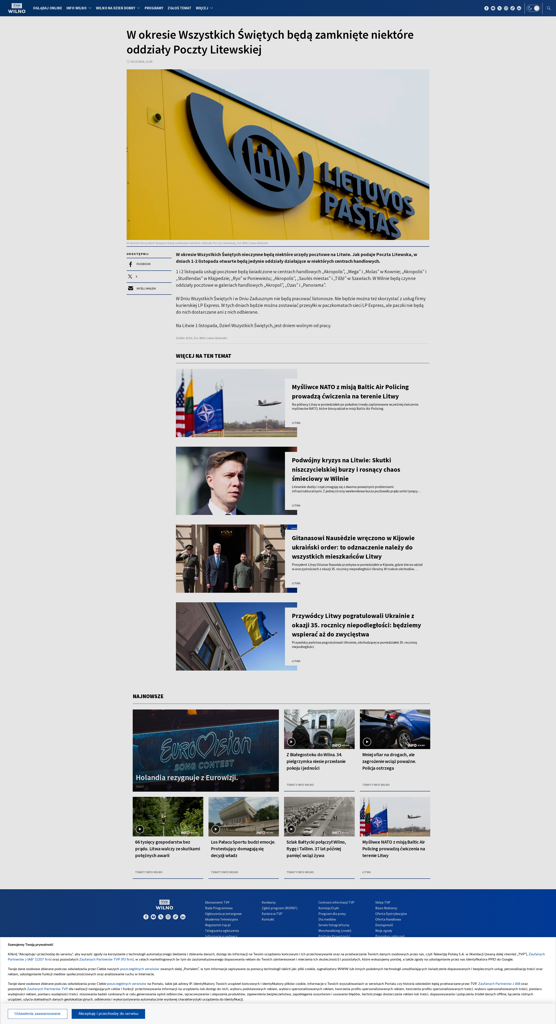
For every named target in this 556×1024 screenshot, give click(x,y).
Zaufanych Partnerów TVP (47, 989)
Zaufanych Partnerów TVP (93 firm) (106, 959)
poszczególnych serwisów (139, 969)
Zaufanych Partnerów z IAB (499, 984)
